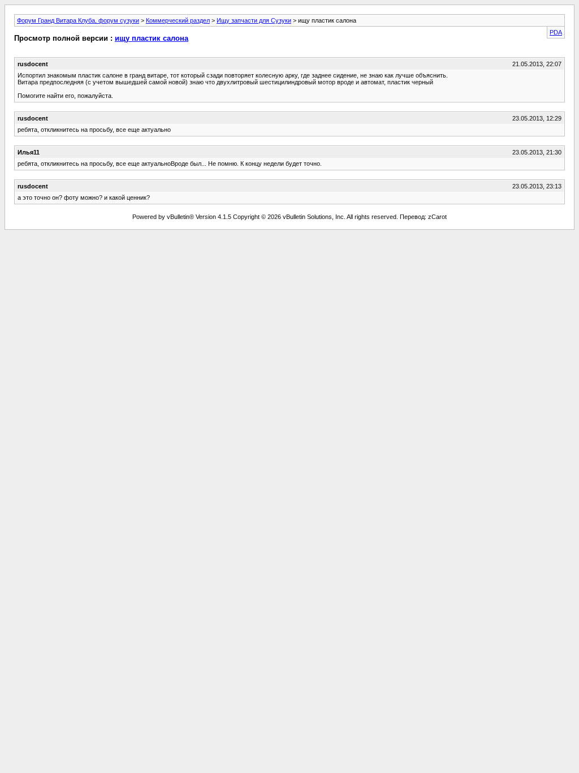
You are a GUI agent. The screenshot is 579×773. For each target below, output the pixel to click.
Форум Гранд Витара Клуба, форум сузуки (78, 20)
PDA (556, 32)
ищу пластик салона (151, 38)
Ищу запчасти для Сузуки (254, 20)
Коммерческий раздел (178, 20)
